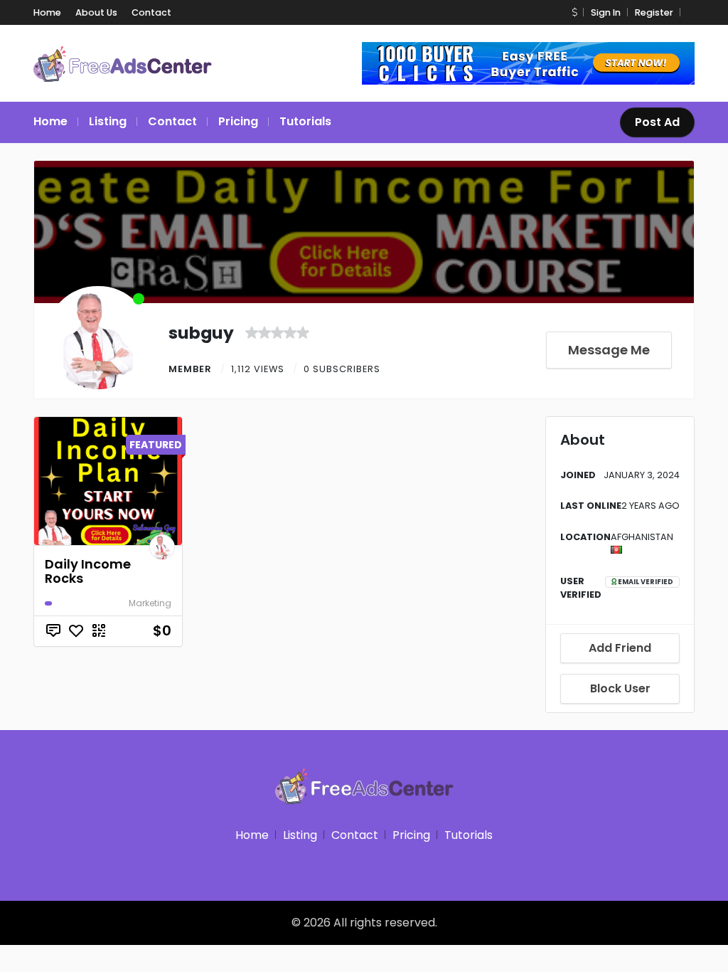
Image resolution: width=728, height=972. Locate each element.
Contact (151, 12)
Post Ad (657, 122)
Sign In (606, 12)
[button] (574, 12)
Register (654, 12)
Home (47, 12)
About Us (96, 12)
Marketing (150, 603)
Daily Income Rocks (88, 571)
